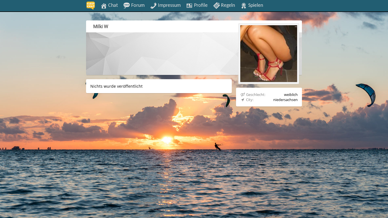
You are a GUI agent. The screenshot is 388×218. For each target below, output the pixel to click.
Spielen (255, 5)
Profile (200, 5)
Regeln (227, 5)
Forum (137, 5)
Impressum (169, 5)
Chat (112, 5)
